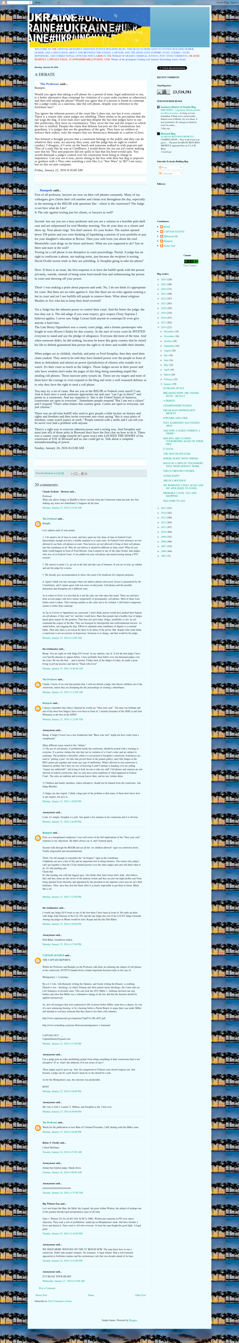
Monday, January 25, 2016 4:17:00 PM (62, 944)
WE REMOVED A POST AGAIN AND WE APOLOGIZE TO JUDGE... (183, 487)
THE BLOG (55, 16)
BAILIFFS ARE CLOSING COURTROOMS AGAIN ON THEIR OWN (183, 441)
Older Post (140, 1295)
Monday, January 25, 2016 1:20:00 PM (62, 801)
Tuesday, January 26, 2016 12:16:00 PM (62, 1233)
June (166, 360)
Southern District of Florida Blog (178, 107)
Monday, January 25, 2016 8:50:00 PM (62, 1111)
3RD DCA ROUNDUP (174, 480)
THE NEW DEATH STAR (176, 453)
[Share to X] (79, 473)
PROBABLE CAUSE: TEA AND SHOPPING (179, 494)
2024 (164, 289)
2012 (164, 522)
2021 (164, 303)
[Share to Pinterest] (86, 473)
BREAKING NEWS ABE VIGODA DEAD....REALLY (181, 394)
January (168, 384)
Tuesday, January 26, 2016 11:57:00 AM (63, 1192)
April (167, 369)
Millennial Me (171, 236)
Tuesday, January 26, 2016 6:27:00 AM (62, 1152)
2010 (164, 531)
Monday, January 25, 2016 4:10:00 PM (62, 924)
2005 (164, 555)
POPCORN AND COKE (175, 418)
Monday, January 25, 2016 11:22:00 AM (63, 692)
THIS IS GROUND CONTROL (179, 470)
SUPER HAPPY (171, 475)
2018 (164, 317)
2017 (164, 322)
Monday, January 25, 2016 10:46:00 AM (63, 668)
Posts (164, 167)
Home (91, 1295)
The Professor (49, 84)
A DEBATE (169, 400)
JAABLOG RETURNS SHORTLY (177, 136)
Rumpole (46, 190)
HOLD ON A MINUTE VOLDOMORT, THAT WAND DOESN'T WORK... (183, 464)
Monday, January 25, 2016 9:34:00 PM (62, 1131)
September (169, 345)
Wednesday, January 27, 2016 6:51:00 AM (64, 1281)
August (168, 350)
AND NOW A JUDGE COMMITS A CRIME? (181, 432)
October (168, 341)
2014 (164, 512)
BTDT (167, 226)
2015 (164, 508)
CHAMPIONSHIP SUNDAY (177, 405)
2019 (164, 312)
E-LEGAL (168, 448)
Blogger (133, 1320)
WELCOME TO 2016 (174, 500)
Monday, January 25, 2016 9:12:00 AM (62, 637)
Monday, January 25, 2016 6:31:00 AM (62, 507)
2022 (164, 298)
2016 (164, 327)
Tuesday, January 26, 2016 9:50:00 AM (62, 1172)
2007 (164, 546)
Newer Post (41, 1295)
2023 (164, 293)
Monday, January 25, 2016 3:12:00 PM (62, 896)
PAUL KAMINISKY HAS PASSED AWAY (181, 424)
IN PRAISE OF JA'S (173, 388)
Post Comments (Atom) (60, 1301)
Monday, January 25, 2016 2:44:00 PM (62, 821)
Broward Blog (168, 133)
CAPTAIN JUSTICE (53, 955)
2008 (164, 541)
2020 (164, 308)
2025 (164, 284)
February (169, 379)
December (169, 331)
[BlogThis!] (76, 473)
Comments (167, 173)
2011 (164, 527)
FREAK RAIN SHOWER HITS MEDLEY (179, 412)
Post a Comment (47, 1288)
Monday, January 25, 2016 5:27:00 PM (62, 1043)
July (166, 355)
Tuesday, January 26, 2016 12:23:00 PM (62, 1260)
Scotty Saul (169, 245)
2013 (164, 517)
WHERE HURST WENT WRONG (180, 458)
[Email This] (72, 473)
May (166, 364)
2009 (164, 536)
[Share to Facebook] (82, 473)
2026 (164, 279)
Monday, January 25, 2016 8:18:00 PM (62, 1091)
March (167, 374)
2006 (164, 551)
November (169, 336)
